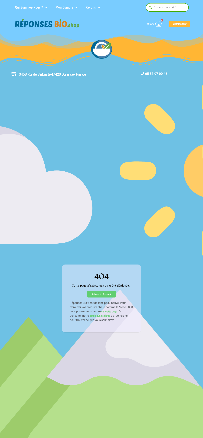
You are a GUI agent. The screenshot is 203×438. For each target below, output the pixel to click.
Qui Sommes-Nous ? (29, 7)
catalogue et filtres (100, 315)
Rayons (91, 7)
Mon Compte (64, 7)
